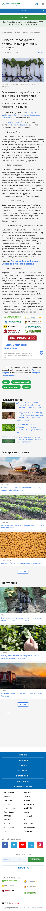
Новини (13, 30)
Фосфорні (28, 816)
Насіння (7, 820)
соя (5, 382)
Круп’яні (27, 792)
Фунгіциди (8, 800)
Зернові (7, 824)
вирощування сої (21, 382)
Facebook (35, 370)
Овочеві (27, 800)
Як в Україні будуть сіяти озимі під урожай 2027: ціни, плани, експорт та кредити (23, 23)
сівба (26, 387)
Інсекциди (7, 804)
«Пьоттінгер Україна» (19, 125)
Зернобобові (9, 828)
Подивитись (23, 771)
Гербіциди (7, 796)
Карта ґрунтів (23, 781)
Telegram (5, 372)
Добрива (28, 808)
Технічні (27, 796)
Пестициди (9, 792)
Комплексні (28, 824)
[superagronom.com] (11, 4)
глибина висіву (11, 387)
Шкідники (29, 804)
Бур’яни (7, 816)
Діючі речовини (23, 776)
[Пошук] (37, 4)
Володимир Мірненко (11, 122)
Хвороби (28, 832)
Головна (5, 30)
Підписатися (36, 859)
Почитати (23, 765)
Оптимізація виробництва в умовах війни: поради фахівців (21, 262)
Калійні (27, 820)
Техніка (20, 30)
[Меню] (43, 4)
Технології (23, 760)
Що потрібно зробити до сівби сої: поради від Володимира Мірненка (21, 115)
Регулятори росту (10, 808)
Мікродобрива (29, 828)
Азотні (26, 812)
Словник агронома (23, 786)
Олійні (6, 832)
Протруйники (9, 812)
